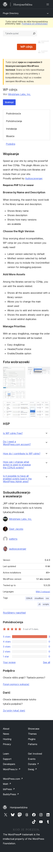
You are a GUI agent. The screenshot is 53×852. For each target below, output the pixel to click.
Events (31, 758)
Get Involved (35, 753)
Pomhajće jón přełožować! (35, 23)
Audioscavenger (33, 178)
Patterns (32, 744)
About (6, 728)
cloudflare (39, 598)
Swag (32, 769)
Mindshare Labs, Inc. (19, 94)
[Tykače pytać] (34, 33)
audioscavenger (17, 548)
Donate (33, 764)
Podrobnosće (13, 113)
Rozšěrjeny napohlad (14, 612)
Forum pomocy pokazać (16, 684)
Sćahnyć (9, 102)
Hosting (7, 739)
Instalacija (11, 128)
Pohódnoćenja (14, 121)
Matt (7, 783)
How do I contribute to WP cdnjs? (21, 453)
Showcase (33, 728)
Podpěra (10, 143)
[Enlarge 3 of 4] (21, 394)
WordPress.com (13, 778)
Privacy (7, 744)
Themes (32, 733)
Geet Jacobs (16, 528)
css (47, 598)
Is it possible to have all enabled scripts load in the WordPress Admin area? (17, 479)
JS (39, 604)
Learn (6, 753)
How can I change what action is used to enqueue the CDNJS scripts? (17, 465)
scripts (46, 604)
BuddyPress (11, 794)
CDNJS (29, 598)
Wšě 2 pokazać (43, 591)
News (6, 733)
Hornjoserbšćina (18, 807)
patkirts (13, 538)
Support (7, 758)
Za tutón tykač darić (14, 710)
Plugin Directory (11, 13)
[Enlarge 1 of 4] (21, 370)
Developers (9, 764)
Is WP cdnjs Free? (13, 433)
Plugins (31, 739)
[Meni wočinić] (48, 4)
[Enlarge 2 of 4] (46, 370)
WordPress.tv (11, 769)
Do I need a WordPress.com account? (17, 443)
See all (46, 662)
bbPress (9, 789)
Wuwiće (10, 136)
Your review (9, 662)
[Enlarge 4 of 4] (46, 404)
